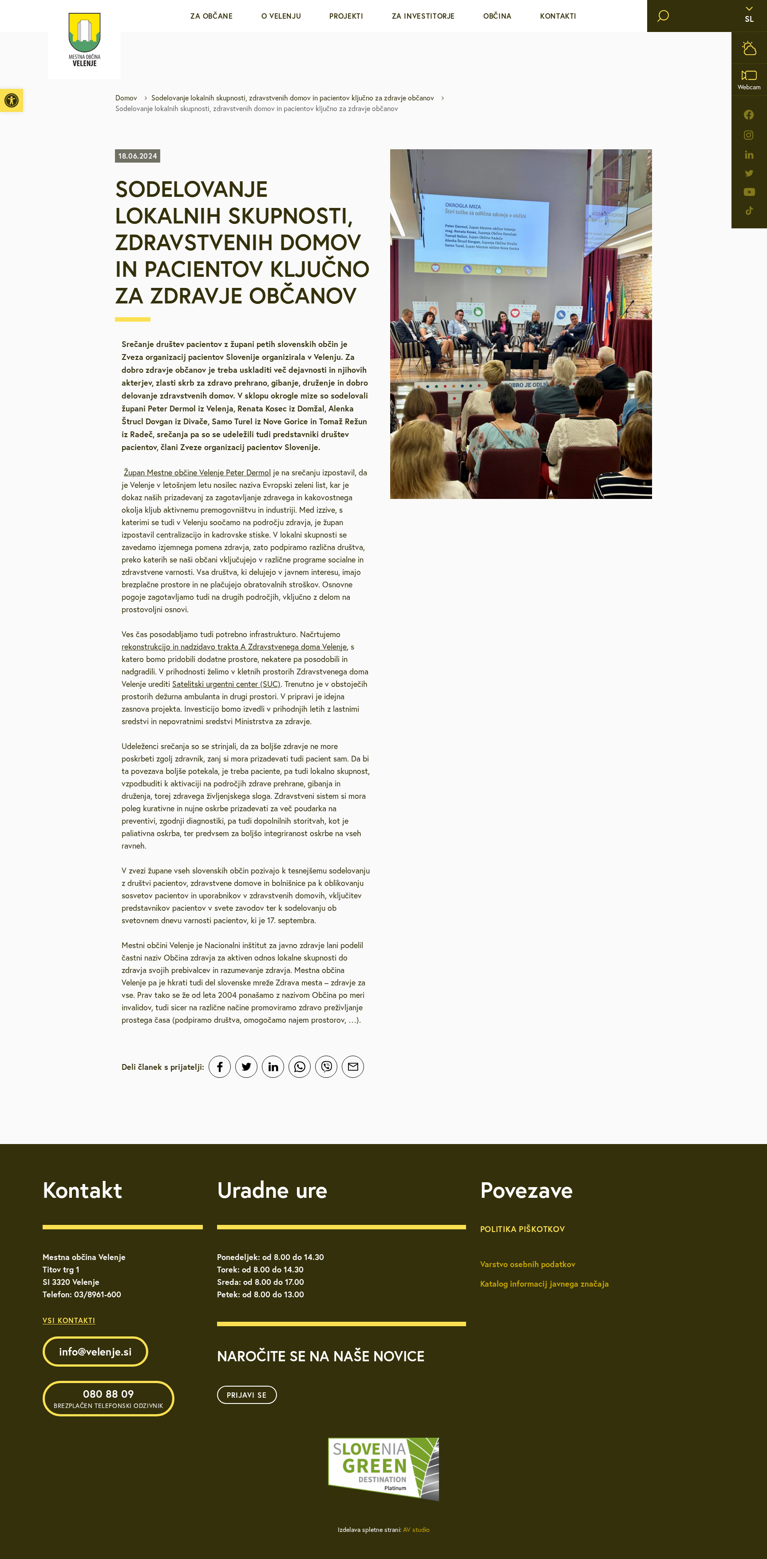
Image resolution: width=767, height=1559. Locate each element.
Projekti (346, 15)
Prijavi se (247, 1395)
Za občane (211, 15)
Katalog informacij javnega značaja (544, 1283)
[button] (11, 100)
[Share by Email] (353, 1067)
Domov (126, 97)
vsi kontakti (69, 1320)
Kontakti (558, 15)
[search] (663, 16)
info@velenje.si (95, 1351)
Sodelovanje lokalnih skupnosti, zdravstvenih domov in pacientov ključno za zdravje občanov (292, 97)
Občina (497, 15)
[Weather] (749, 48)
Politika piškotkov (522, 1229)
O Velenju (281, 15)
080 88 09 (108, 1398)
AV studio (416, 1530)
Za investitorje (423, 15)
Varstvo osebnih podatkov (527, 1264)
